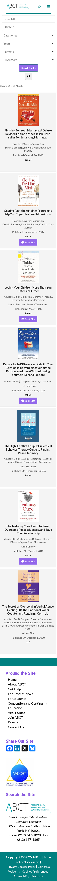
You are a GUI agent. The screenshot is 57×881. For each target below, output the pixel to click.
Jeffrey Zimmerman (37, 304)
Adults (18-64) (12, 296)
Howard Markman (34, 147)
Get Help (14, 689)
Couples (17, 143)
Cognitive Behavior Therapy (36, 538)
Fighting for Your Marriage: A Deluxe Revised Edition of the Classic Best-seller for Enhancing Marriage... (28, 134)
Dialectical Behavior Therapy (36, 296)
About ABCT (17, 684)
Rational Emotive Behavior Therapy (23, 622)
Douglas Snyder (29, 224)
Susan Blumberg (14, 147)
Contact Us (16, 727)
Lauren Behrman (17, 304)
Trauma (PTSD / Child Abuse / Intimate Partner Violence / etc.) (28, 625)
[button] (48, 8)
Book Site (29, 242)
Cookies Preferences (35, 871)
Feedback (37, 876)
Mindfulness (44, 461)
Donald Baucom (11, 224)
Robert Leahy (28, 546)
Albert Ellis (28, 633)
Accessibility (21, 876)
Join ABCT (15, 717)
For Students (17, 698)
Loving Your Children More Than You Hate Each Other (28, 289)
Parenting (39, 299)
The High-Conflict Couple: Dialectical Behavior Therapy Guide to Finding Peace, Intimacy (28, 449)
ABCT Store (16, 712)
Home (12, 679)
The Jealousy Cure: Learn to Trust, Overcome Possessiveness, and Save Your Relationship (28, 529)
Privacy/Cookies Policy (21, 866)
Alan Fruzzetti (28, 466)
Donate (13, 722)
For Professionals (20, 694)
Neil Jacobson (28, 385)
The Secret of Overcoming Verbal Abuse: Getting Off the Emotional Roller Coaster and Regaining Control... (28, 610)
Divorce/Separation (33, 143)
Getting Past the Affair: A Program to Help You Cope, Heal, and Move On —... (28, 212)
